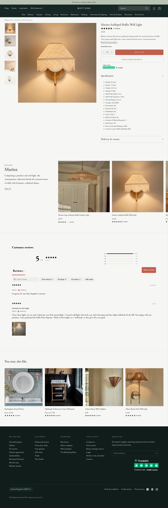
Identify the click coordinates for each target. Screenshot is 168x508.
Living (55, 14)
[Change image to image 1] (10, 28)
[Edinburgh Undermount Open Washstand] (64, 387)
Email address (119, 450)
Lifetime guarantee (16, 452)
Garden (39, 14)
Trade (37, 456)
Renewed (128, 14)
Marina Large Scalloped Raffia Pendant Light (73, 215)
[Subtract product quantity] (111, 52)
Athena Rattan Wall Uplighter (95, 409)
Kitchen (31, 14)
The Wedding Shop (68, 452)
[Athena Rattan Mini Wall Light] (144, 387)
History (12, 445)
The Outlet (39, 459)
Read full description (109, 42)
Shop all (8, 189)
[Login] (154, 8)
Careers (89, 459)
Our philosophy (15, 442)
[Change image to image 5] (10, 78)
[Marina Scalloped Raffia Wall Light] (137, 186)
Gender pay (14, 462)
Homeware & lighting (98, 14)
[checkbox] (89, 279)
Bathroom (75, 14)
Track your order (41, 445)
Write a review (149, 270)
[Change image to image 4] (10, 66)
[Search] (146, 8)
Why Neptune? (37, 8)
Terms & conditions (111, 489)
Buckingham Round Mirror (14, 409)
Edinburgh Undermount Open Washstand (59, 409)
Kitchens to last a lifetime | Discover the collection (83, 2)
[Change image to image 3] (10, 53)
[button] (120, 253)
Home (7, 20)
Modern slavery (15, 466)
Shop (7, 8)
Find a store (91, 445)
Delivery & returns (110, 139)
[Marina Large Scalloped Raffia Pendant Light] (84, 186)
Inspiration (23, 8)
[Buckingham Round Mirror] (24, 387)
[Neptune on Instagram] (156, 490)
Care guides (40, 449)
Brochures (65, 442)
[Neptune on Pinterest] (152, 490)
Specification (107, 76)
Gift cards (39, 452)
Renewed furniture (16, 459)
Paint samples (66, 449)
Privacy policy (139, 489)
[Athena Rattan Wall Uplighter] (104, 387)
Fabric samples (66, 445)
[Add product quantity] (103, 52)
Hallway (84, 14)
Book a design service (95, 449)
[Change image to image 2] (10, 41)
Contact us (90, 442)
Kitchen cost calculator (95, 456)
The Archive (139, 14)
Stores (14, 8)
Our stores (13, 449)
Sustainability (14, 456)
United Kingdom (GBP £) (20, 489)
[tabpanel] (84, 306)
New (23, 14)
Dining (48, 14)
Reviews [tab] (18, 271)
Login (88, 452)
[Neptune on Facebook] (147, 490)
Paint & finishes (116, 14)
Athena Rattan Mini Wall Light (136, 409)
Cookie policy (126, 489)
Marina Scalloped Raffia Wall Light (124, 215)
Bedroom (64, 14)
